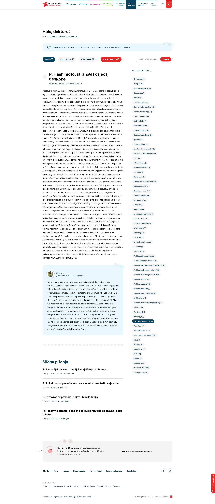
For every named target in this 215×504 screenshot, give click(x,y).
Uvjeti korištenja (70, 497)
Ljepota (96, 4)
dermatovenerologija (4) (143, 112)
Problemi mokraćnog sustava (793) (146, 270)
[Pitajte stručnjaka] (213, 483)
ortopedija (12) (139, 233)
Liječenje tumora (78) (141, 195)
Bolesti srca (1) (139, 93)
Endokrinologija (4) (140, 126)
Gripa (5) (137, 158)
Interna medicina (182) (142, 168)
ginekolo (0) (138, 140)
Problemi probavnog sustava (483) (146, 275)
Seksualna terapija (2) (142, 330)
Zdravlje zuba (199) (140, 372)
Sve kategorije (139, 79)
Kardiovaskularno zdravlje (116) (145, 181)
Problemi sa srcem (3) (142, 289)
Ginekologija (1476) (140, 144)
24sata (92, 486)
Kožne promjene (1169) (142, 191)
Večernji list (47, 486)
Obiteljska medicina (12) (142, 223)
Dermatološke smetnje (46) (144, 107)
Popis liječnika (65, 59)
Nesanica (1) (138, 205)
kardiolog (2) (138, 172)
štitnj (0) (137, 340)
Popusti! (100, 486)
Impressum (58, 497)
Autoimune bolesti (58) (142, 88)
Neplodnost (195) (140, 200)
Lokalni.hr (76, 486)
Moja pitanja (86, 59)
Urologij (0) (138, 358)
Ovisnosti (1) (138, 247)
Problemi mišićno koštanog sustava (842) (149, 265)
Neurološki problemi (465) (143, 214)
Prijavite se (58, 47)
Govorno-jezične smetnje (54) (145, 154)
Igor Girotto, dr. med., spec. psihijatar (70, 276)
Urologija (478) (139, 363)
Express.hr (117, 486)
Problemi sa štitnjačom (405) (144, 293)
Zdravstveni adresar (114, 471)
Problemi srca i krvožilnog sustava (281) (148, 303)
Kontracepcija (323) (141, 186)
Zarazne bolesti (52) (141, 368)
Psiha (85, 4)
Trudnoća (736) (139, 349)
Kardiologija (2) (139, 177)
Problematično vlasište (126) (144, 256)
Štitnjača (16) (138, 344)
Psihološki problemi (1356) (143, 321)
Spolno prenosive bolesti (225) (145, 335)
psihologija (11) (139, 317)
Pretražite (165, 59)
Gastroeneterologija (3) (142, 135)
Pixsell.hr (108, 486)
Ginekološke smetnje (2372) (144, 149)
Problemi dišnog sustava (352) (145, 261)
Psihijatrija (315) (139, 312)
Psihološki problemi (75, 84)
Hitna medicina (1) (140, 163)
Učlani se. (127, 47)
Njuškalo (85, 486)
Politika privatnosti (84, 497)
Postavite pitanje (110, 59)
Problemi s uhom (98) (141, 279)
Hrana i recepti (79, 471)
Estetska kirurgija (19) (141, 130)
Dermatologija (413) (141, 102)
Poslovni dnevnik (59, 486)
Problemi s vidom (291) (142, 284)
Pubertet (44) (139, 326)
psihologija (64, 387)
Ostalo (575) (138, 237)
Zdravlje (73, 4)
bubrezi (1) (137, 98)
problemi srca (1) (140, 298)
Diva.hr (69, 486)
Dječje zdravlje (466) (141, 116)
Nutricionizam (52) (140, 219)
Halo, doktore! (96, 471)
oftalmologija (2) (140, 228)
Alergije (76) (138, 84)
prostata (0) (138, 307)
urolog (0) (137, 354)
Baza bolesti (132, 471)
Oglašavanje (47, 497)
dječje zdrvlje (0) (140, 121)
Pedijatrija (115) (139, 251)
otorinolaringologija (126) (143, 242)
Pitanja (48, 59)
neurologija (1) (139, 209)
